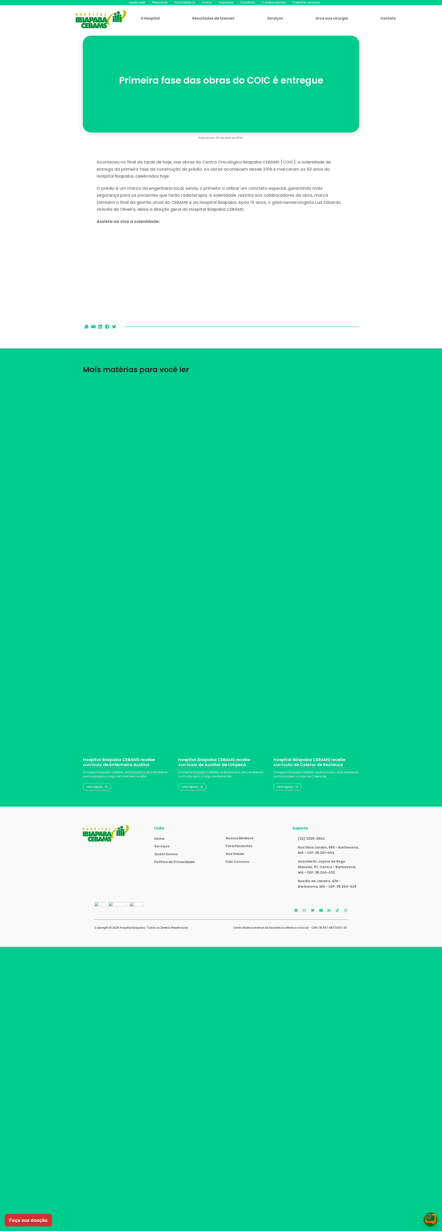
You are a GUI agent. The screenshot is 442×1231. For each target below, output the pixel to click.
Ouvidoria (247, 2)
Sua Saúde (235, 854)
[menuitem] (137, 2)
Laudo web (137, 2)
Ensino (207, 2)
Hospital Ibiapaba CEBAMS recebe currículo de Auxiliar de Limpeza (214, 762)
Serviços (275, 18)
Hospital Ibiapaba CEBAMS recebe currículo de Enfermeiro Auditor (119, 762)
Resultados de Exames (213, 18)
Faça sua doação (28, 1220)
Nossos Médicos (239, 838)
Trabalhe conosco (306, 2)
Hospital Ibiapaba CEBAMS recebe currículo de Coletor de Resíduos (309, 762)
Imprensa (226, 2)
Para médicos (184, 2)
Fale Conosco (237, 861)
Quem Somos (166, 854)
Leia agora (94, 787)
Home (159, 838)
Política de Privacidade (174, 862)
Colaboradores (273, 2)
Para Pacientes (239, 846)
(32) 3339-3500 (311, 838)
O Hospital (150, 18)
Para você (159, 2)
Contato (388, 18)
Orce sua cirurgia (331, 18)
